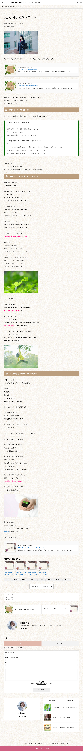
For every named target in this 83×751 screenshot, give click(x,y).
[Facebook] (23, 628)
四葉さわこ (13, 595)
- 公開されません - (11, 657)
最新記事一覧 (38, 743)
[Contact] (26, 628)
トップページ (18, 743)
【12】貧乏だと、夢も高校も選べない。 (29, 69)
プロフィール (28, 743)
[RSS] (77, 2)
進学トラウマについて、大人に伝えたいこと (31, 547)
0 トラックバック (60, 643)
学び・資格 (10, 597)
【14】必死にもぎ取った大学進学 (28, 85)
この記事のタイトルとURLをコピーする (41, 586)
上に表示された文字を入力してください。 (41, 683)
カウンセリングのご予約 (51, 743)
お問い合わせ (64, 743)
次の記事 (6, 531)
